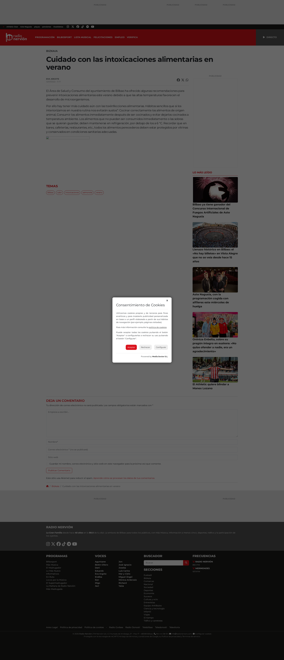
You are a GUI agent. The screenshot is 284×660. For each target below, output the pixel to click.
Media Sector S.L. (160, 356)
